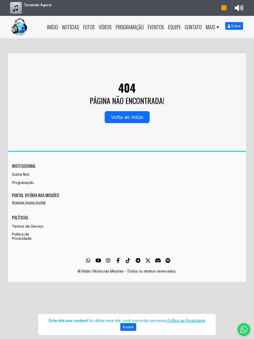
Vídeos (105, 27)
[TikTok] (128, 261)
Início (52, 27)
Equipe (174, 27)
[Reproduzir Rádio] (224, 8)
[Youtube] (98, 261)
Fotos (89, 27)
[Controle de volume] (238, 8)
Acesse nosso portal (28, 202)
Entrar (235, 26)
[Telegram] (138, 261)
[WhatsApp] (88, 261)
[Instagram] (108, 261)
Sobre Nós (21, 174)
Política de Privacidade (22, 236)
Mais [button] (210, 27)
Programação (130, 27)
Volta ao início (127, 117)
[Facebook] (118, 261)
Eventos (156, 27)
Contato (193, 27)
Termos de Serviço (27, 226)
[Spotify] (167, 261)
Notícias (70, 27)
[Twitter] (147, 261)
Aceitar (128, 327)
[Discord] (158, 261)
